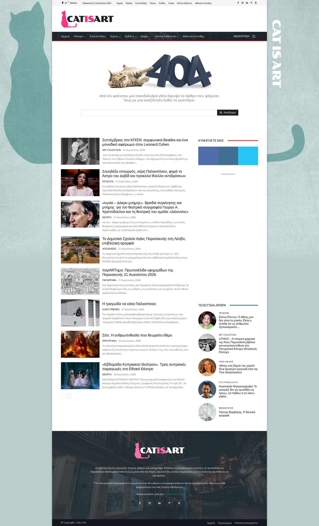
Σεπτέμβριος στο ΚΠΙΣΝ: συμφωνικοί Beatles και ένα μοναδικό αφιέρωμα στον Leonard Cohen (145, 142)
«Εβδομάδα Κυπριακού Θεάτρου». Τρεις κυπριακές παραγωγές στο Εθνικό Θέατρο (144, 366)
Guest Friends (111, 309)
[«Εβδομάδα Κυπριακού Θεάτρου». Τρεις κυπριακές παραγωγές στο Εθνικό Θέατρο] (80, 375)
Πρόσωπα (108, 181)
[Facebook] (238, 3)
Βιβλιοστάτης (226, 408)
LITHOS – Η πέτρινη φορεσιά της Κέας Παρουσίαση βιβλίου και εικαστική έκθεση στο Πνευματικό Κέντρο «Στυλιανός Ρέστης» (238, 345)
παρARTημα (109, 280)
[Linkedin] (247, 3)
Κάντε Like (208, 148)
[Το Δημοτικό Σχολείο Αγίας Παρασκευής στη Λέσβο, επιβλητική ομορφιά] (80, 249)
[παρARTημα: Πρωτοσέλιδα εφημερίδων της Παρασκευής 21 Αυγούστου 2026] (80, 281)
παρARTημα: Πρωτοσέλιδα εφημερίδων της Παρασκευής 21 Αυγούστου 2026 (137, 272)
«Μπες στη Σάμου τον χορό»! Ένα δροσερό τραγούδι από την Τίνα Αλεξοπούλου (238, 369)
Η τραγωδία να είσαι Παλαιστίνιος (129, 304)
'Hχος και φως (226, 362)
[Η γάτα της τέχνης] (87, 19)
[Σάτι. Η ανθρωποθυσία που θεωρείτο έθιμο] (80, 344)
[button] (246, 36)
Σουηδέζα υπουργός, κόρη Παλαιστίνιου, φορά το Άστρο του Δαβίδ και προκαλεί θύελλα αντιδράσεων (144, 173)
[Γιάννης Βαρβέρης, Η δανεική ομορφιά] (207, 412)
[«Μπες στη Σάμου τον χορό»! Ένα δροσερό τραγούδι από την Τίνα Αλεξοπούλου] (207, 367)
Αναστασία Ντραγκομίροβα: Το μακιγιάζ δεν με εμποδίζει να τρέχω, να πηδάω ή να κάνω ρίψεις (238, 391)
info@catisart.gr (174, 494)
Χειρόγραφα (109, 341)
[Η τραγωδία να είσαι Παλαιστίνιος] (80, 312)
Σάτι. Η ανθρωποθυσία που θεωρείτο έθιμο (137, 335)
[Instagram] (242, 3)
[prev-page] (63, 396)
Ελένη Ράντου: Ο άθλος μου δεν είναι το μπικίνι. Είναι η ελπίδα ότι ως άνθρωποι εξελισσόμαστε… (236, 322)
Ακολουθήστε (228, 148)
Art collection (111, 150)
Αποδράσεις (109, 249)
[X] (256, 3)
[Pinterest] (251, 3)
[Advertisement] (190, 19)
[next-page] (69, 396)
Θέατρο (107, 217)
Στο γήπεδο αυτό (228, 382)
